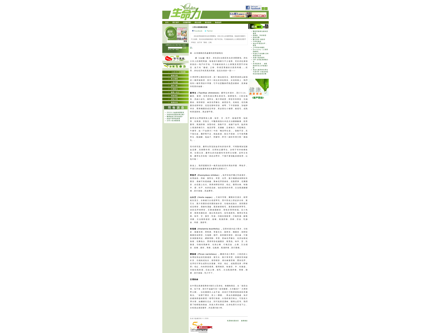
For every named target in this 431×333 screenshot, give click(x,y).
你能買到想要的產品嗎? (176, 114)
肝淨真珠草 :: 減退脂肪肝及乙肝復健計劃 (260, 66)
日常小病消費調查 (173, 120)
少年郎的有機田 (259, 47)
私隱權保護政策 (233, 321)
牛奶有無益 (257, 41)
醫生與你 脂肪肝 (259, 39)
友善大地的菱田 (259, 57)
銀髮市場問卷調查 (173, 118)
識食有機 (256, 37)
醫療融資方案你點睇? (175, 116)
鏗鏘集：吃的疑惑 (259, 35)
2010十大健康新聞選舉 (175, 112)
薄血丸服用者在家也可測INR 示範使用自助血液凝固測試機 (260, 72)
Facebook (198, 31)
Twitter (209, 31)
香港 (221, 58)
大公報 (201, 58)
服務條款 (244, 321)
